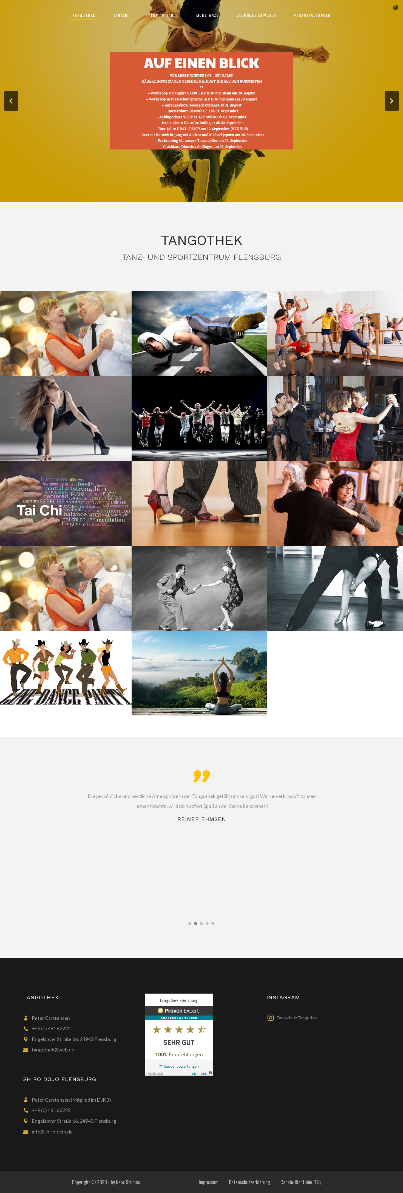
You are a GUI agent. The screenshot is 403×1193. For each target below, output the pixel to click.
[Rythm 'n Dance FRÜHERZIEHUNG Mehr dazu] (335, 333)
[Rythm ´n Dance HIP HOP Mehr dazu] (199, 333)
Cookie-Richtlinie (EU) (300, 1182)
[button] (11, 101)
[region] (201, 101)
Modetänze (275, 171)
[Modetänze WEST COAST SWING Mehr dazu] (199, 587)
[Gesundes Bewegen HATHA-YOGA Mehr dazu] (199, 672)
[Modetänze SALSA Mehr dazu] (335, 587)
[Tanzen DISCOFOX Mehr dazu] (335, 502)
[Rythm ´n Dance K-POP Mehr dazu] (199, 418)
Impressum (208, 1182)
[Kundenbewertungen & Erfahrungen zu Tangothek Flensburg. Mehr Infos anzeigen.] (201, 1035)
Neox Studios (128, 1182)
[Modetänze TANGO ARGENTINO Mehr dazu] (335, 418)
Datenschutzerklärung (249, 1182)
